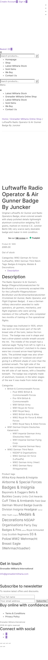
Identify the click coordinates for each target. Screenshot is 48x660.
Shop (8, 62)
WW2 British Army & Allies (26, 414)
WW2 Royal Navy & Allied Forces (29, 424)
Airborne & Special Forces (22, 482)
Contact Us (11, 75)
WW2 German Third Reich (27, 261)
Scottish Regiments (18, 534)
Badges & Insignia (17, 264)
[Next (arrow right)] (4, 646)
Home (5, 119)
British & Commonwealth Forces (23, 388)
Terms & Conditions (15, 613)
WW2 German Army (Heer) (26, 462)
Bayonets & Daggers (15, 492)
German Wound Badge (17, 505)
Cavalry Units (20, 496)
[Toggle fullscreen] (4, 643)
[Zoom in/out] (1, 643)
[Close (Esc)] (9, 643)
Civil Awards (35, 496)
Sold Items (10, 69)
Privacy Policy (12, 616)
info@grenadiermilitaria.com (14, 574)
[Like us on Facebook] (6, 634)
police (24, 530)
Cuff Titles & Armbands (18, 500)
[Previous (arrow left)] (1, 646)
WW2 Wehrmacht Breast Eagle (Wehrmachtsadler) (19, 543)
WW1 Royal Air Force (23, 408)
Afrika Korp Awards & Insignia (20, 477)
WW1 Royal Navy (21, 411)
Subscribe (41, 601)
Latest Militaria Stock (16, 66)
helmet (40, 510)
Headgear (30, 509)
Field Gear (40, 500)
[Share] (7, 643)
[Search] (37, 81)
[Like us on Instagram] (6, 637)
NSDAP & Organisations (24, 452)
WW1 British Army (22, 404)
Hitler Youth (7, 515)
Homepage (10, 59)
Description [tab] (13, 270)
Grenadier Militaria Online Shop (21, 96)
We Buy (9, 72)
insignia (15, 515)
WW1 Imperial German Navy (27, 446)
